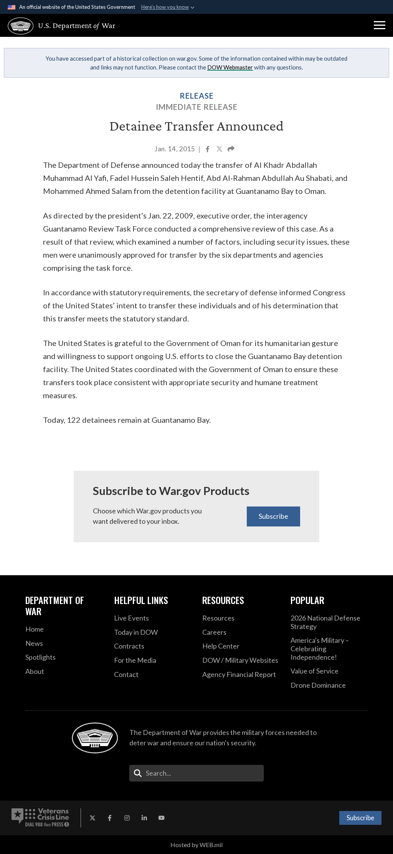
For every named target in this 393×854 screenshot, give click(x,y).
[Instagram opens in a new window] (127, 818)
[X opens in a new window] (92, 818)
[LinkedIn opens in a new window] (144, 818)
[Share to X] (220, 149)
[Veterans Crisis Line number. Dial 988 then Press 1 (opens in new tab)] (40, 818)
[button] (379, 25)
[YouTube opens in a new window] (161, 818)
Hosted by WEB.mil (196, 844)
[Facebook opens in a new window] (110, 818)
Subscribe (273, 516)
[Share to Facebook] (208, 149)
